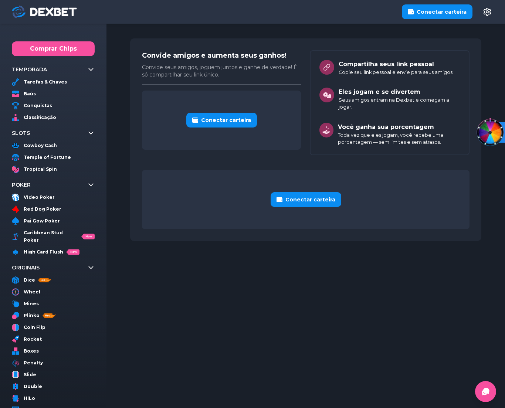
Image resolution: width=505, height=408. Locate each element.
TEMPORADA (29, 69)
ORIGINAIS (26, 267)
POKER (21, 184)
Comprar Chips (53, 48)
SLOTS (21, 133)
